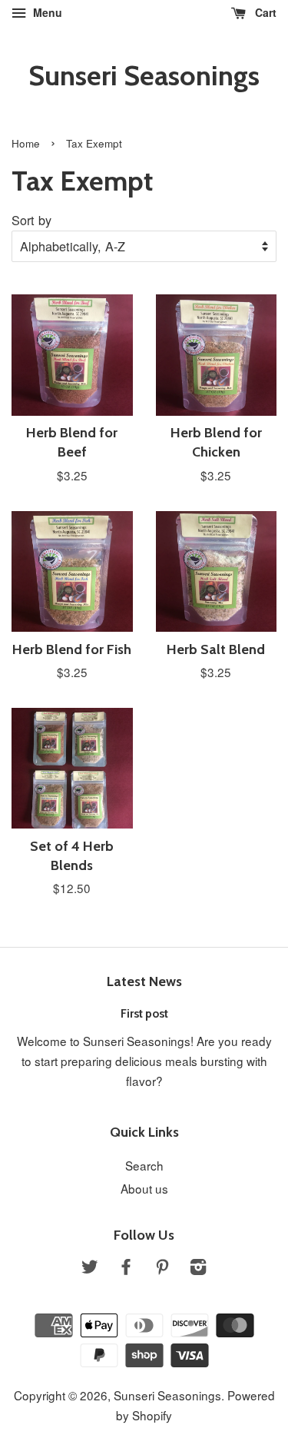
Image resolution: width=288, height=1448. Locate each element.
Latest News (144, 981)
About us (144, 1188)
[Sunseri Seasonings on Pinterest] (162, 1268)
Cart (264, 12)
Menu (46, 12)
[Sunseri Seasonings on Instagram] (198, 1268)
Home (26, 143)
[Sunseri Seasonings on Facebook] (126, 1268)
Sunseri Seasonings (144, 75)
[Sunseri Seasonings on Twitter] (89, 1268)
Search (144, 1165)
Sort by (31, 220)
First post (144, 1013)
